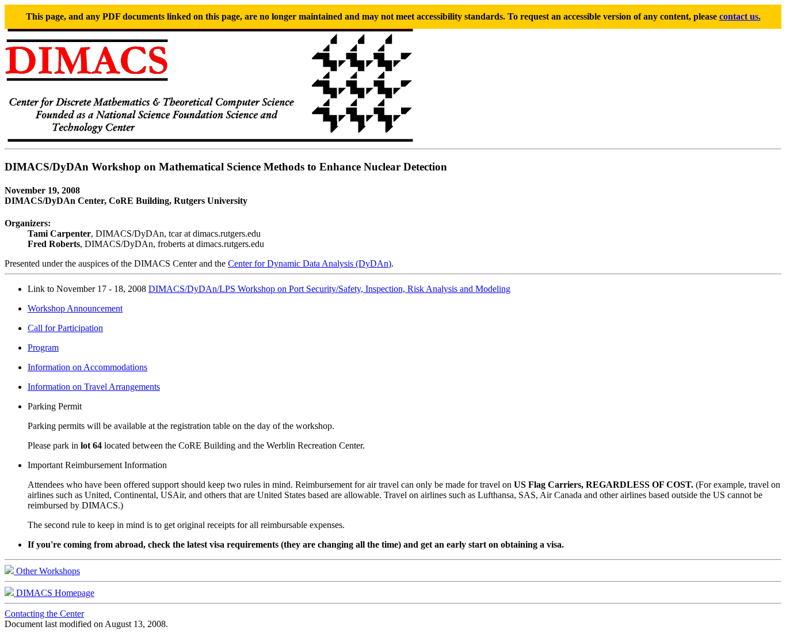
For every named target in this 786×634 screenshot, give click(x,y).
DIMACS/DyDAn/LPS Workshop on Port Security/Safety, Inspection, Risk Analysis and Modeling (329, 289)
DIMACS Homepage (54, 593)
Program (43, 347)
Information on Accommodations (87, 367)
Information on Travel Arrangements (94, 387)
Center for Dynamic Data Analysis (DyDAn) (309, 263)
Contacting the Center (44, 613)
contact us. (740, 16)
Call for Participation (65, 328)
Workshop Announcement (75, 308)
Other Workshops (47, 571)
